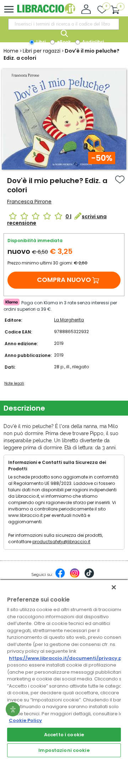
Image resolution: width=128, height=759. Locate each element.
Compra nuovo (64, 279)
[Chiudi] (114, 587)
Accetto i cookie (64, 734)
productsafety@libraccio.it (61, 542)
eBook (63, 42)
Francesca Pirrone (29, 201)
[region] (64, 669)
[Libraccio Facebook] (60, 576)
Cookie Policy (25, 720)
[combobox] (63, 24)
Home (11, 50)
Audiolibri (92, 42)
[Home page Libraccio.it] (46, 12)
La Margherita (69, 320)
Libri (40, 42)
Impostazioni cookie (63, 750)
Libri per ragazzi (41, 50)
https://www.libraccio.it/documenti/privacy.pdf (68, 658)
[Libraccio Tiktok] (89, 576)
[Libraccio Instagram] (75, 576)
